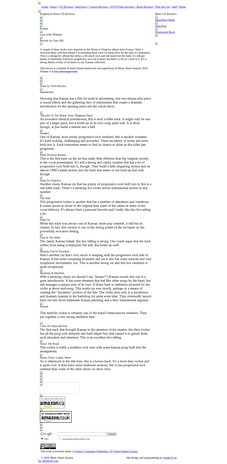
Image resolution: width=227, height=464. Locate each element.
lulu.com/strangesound (65, 71)
